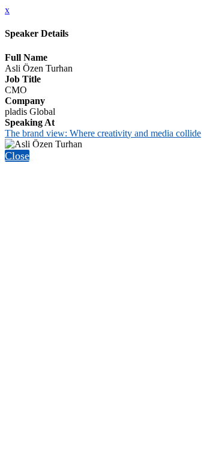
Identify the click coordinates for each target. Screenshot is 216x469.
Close (17, 156)
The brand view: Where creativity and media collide (103, 133)
